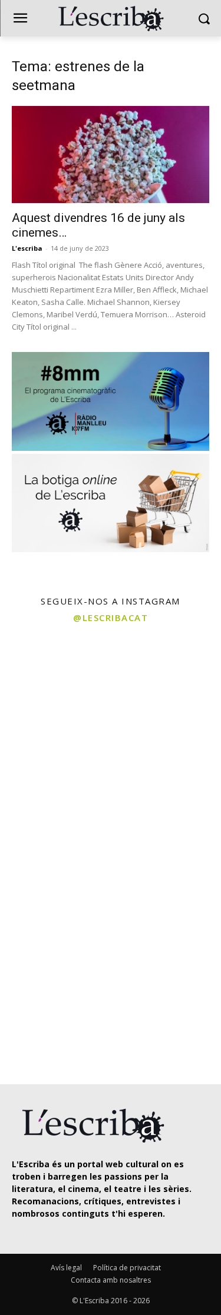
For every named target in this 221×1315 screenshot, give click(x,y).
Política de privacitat (127, 1268)
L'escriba (27, 248)
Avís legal (66, 1268)
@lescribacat (110, 617)
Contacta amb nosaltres (111, 1280)
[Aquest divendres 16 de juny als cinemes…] (110, 154)
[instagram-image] (54, 685)
